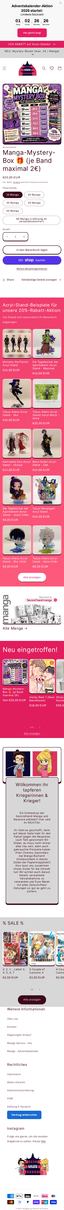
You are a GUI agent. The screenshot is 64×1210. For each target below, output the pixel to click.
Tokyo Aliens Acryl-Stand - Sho (15, 413)
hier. (43, 1141)
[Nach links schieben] (24, 727)
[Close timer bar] (60, 2)
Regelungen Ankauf (19, 1035)
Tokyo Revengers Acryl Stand (44, 510)
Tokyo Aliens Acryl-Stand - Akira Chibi (45, 560)
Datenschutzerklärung (20, 1090)
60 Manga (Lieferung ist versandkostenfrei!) (31, 220)
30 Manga (12, 202)
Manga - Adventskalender (22, 1051)
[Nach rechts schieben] (40, 727)
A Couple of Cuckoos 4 (37, 971)
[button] (4, 68)
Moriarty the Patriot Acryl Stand (15, 363)
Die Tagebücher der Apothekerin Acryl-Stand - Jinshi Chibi (15, 511)
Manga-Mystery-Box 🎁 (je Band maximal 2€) (14, 692)
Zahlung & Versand (18, 1106)
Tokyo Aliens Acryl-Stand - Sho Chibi (15, 560)
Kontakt (11, 1027)
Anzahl (6, 229)
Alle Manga (13, 628)
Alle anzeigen (32, 577)
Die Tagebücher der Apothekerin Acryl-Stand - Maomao (45, 365)
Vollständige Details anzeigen (39, 279)
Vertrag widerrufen (24, 1114)
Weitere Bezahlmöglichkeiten (32, 268)
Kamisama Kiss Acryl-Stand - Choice (17, 463)
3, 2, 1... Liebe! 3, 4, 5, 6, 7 (14, 971)
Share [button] (10, 279)
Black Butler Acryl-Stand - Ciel (45, 463)
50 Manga (12, 211)
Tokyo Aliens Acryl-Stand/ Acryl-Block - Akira (46, 415)
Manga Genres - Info (19, 1043)
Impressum (14, 1074)
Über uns (12, 1018)
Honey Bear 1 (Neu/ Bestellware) (42, 699)
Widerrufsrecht (16, 1082)
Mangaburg (27, 1208)
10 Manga (12, 194)
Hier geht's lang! (32, 32)
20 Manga (34, 194)
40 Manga (34, 202)
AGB (10, 1098)
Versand (16, 182)
